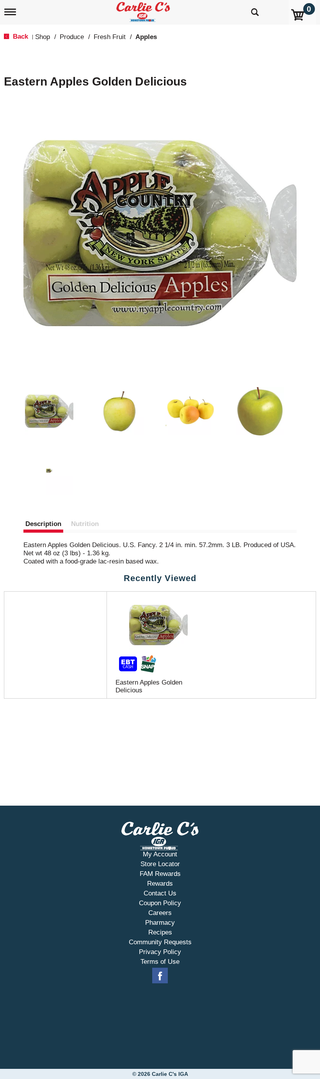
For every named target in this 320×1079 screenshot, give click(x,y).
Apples (146, 37)
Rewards (160, 883)
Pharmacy (160, 922)
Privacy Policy (160, 952)
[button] (49, 411)
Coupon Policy (160, 903)
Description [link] (43, 524)
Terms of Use (160, 961)
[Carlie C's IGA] (144, 10)
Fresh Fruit (110, 37)
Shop (42, 37)
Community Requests (160, 942)
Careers (160, 913)
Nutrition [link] (85, 524)
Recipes (160, 932)
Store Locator (160, 864)
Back (19, 36)
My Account (160, 854)
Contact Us (160, 893)
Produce (72, 37)
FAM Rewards (160, 873)
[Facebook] (160, 976)
